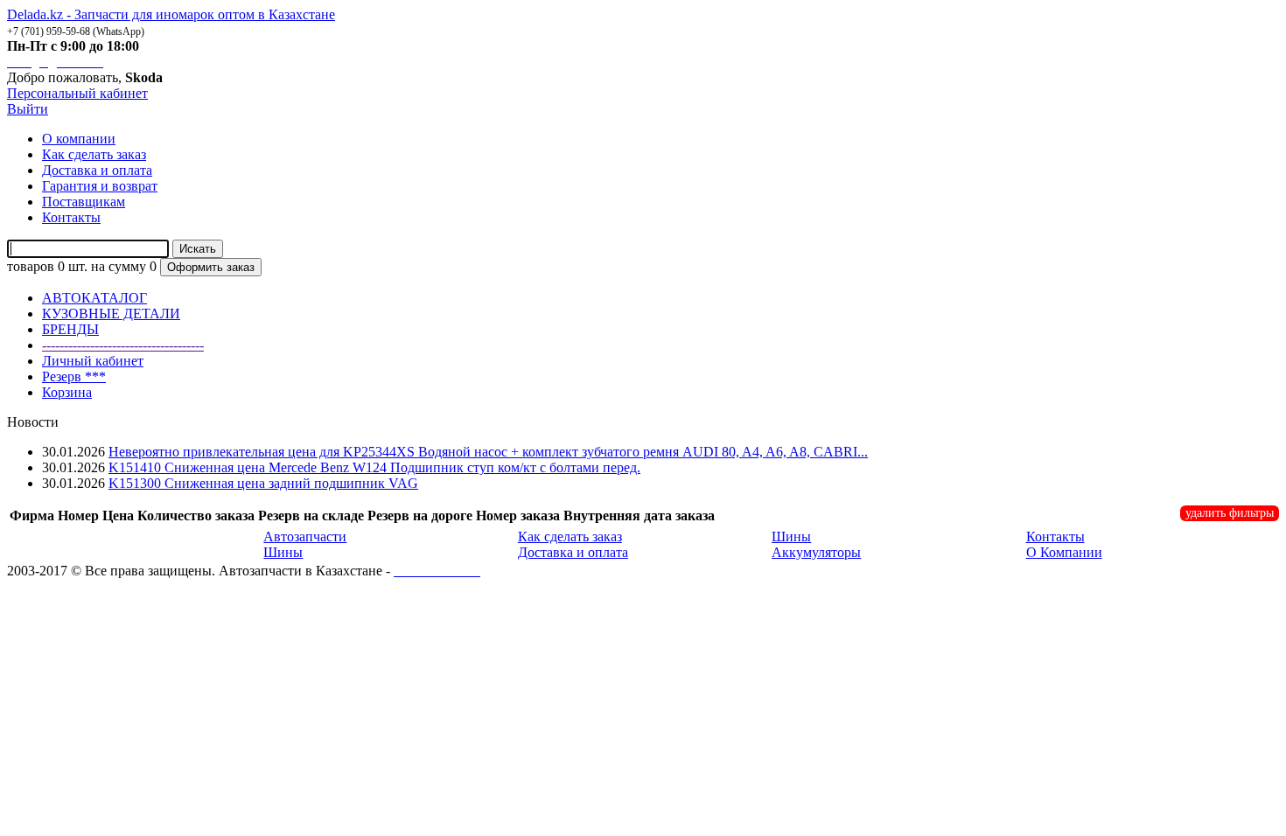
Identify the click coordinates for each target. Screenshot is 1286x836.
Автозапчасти (304, 536)
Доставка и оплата (573, 552)
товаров (30, 266)
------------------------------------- (123, 345)
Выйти (27, 108)
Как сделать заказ (570, 536)
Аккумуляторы (816, 552)
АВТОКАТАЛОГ (94, 297)
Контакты (1055, 536)
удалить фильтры (1229, 512)
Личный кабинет (92, 360)
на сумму (118, 266)
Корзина (67, 392)
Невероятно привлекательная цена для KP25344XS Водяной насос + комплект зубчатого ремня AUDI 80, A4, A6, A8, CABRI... (488, 451)
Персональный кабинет (77, 93)
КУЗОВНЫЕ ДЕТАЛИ (111, 313)
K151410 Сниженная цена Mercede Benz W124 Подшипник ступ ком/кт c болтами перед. (374, 467)
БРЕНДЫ (70, 329)
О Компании (1064, 552)
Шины (283, 552)
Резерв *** (74, 376)
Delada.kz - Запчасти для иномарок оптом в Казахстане (171, 14)
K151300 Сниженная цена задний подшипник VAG (263, 483)
